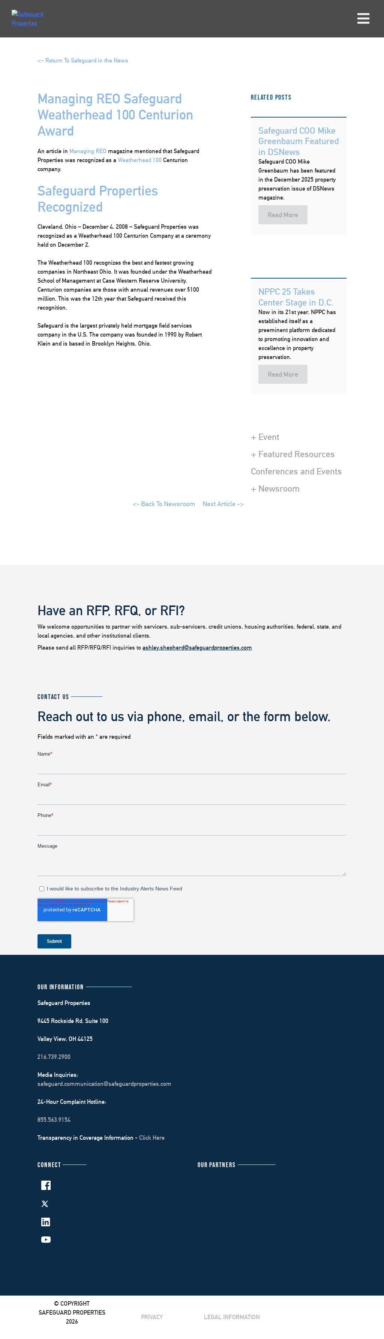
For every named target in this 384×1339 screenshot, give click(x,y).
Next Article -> (223, 504)
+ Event (265, 436)
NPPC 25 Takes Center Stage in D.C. (295, 296)
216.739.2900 (54, 1056)
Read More (283, 215)
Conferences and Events (296, 471)
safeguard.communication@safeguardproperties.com (104, 1083)
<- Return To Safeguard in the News (83, 60)
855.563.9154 (54, 1119)
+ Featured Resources (293, 454)
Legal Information (232, 1317)
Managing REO (87, 151)
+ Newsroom (275, 488)
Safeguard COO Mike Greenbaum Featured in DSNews (298, 141)
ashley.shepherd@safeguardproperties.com (197, 647)
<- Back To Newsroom (164, 504)
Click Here (152, 1137)
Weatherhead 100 (140, 160)
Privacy (152, 1317)
